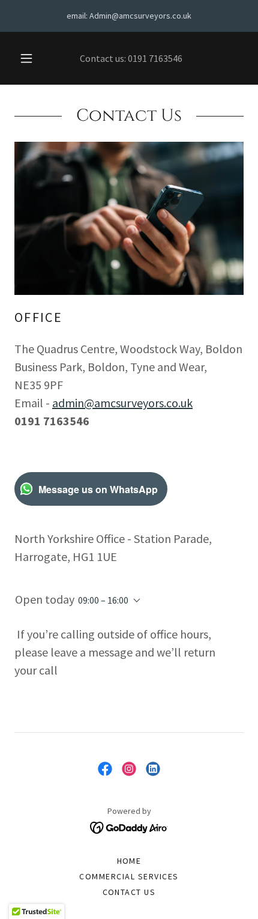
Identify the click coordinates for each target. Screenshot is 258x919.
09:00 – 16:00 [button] (103, 600)
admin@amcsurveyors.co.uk (122, 402)
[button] (26, 58)
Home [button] (129, 860)
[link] (105, 769)
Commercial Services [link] (128, 876)
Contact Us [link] (129, 892)
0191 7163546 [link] (155, 58)
